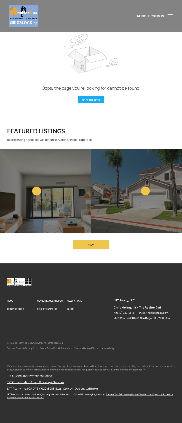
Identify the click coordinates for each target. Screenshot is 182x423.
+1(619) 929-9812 (124, 312)
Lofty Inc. (23, 342)
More (91, 245)
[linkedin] (123, 326)
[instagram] (137, 326)
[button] (23, 16)
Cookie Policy (46, 348)
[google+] (152, 326)
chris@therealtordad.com (153, 312)
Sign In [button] (158, 16)
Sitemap (96, 348)
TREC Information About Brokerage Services (35, 382)
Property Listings (82, 348)
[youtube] (145, 326)
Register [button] (144, 16)
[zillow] (130, 326)
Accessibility (107, 348)
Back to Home (91, 100)
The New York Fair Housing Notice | (122, 394)
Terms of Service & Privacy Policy (22, 348)
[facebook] (116, 326)
